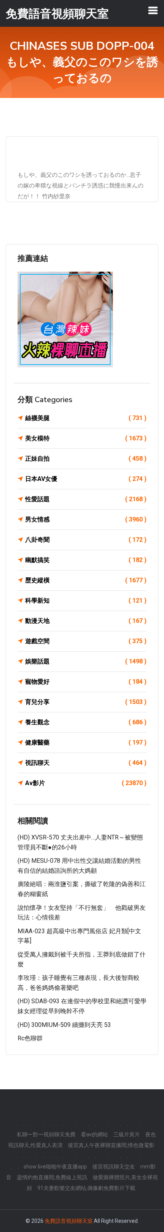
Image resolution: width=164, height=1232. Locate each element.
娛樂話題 (85, 661)
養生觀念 (85, 722)
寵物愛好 (85, 681)
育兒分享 (85, 702)
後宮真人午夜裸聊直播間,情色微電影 (111, 1145)
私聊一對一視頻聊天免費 (46, 1134)
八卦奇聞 (85, 539)
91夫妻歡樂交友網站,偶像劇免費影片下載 (86, 1188)
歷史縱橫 (85, 580)
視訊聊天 (85, 762)
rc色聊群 (30, 1038)
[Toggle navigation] (153, 10)
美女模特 (85, 438)
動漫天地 (85, 620)
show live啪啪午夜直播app (55, 1167)
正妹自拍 (85, 458)
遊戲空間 (85, 641)
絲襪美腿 (85, 418)
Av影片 (85, 783)
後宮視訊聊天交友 (113, 1167)
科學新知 (85, 600)
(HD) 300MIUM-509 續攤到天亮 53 (64, 1024)
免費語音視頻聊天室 (69, 1221)
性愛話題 (85, 499)
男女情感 (85, 519)
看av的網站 (94, 1134)
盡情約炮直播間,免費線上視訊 (52, 1177)
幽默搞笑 (85, 560)
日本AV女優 (85, 478)
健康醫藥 (85, 742)
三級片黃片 (126, 1134)
